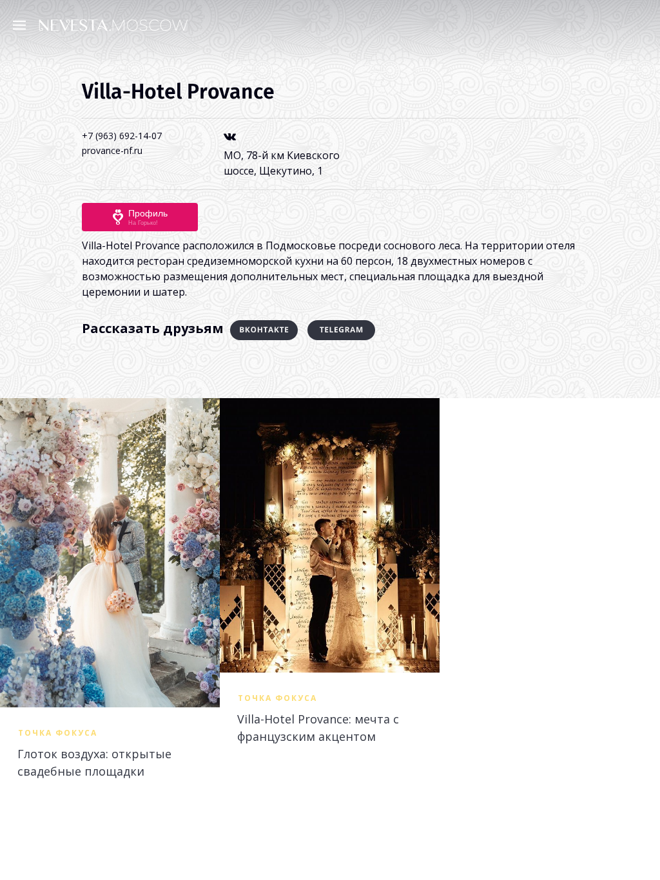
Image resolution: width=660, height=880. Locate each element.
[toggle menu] (22, 24)
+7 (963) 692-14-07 (122, 135)
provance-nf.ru (112, 150)
